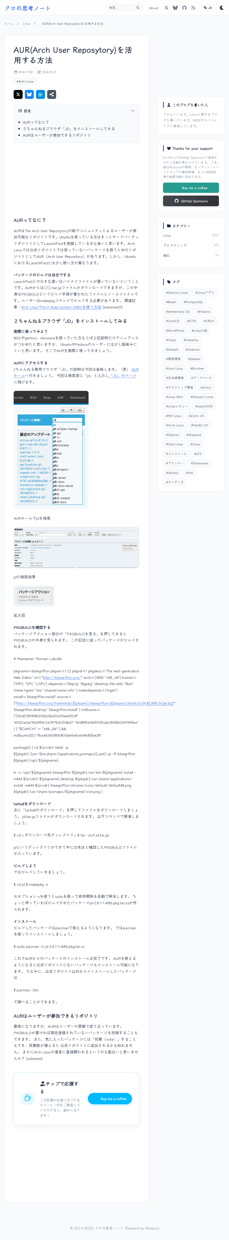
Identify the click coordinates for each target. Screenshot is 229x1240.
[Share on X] (18, 94)
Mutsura (175, 167)
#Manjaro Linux (202, 396)
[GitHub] (175, 7)
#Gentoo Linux (177, 292)
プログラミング (175, 245)
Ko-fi (166, 157)
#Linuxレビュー (177, 406)
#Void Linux (174, 444)
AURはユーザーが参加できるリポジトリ (57, 135)
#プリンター (174, 463)
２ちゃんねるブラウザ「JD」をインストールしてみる (69, 128)
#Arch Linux (25, 81)
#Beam (171, 301)
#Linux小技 (199, 330)
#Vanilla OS (199, 425)
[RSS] (193, 7)
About (153, 7)
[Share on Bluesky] (29, 94)
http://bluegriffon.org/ (62, 677)
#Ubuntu (172, 472)
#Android (192, 349)
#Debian (194, 358)
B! (40, 94)
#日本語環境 (175, 377)
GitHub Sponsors (192, 157)
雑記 (166, 255)
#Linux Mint (174, 396)
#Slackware (199, 463)
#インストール (176, 453)
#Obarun (172, 434)
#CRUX (209, 320)
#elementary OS (178, 311)
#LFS (198, 453)
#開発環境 (173, 358)
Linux (26, 23)
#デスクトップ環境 (179, 387)
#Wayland (194, 434)
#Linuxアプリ (204, 292)
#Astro (206, 387)
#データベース (201, 377)
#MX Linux (173, 415)
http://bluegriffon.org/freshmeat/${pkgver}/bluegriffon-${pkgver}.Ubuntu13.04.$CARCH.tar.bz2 (95, 703)
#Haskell (172, 349)
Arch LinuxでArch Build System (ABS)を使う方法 (61, 307)
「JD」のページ (122, 375)
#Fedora (203, 311)
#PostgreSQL (193, 301)
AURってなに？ (36, 122)
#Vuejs (171, 339)
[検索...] (138, 7)
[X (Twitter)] (166, 7)
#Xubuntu (191, 339)
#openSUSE (204, 406)
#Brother (197, 368)
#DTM (191, 320)
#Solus (195, 444)
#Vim (189, 472)
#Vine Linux (174, 368)
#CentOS (173, 320)
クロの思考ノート (27, 8)
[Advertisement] (76, 180)
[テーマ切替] (222, 8)
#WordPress (175, 330)
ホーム (9, 23)
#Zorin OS (196, 415)
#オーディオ (175, 481)
